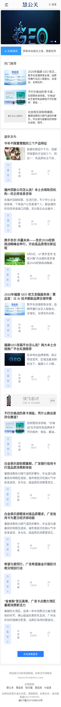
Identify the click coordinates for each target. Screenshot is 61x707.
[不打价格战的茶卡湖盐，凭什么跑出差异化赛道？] (15, 98)
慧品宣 (19, 687)
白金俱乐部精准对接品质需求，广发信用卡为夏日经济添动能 (30, 516)
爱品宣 (38, 687)
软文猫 (29, 687)
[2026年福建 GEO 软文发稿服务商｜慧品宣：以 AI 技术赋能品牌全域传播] (15, 78)
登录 (53, 4)
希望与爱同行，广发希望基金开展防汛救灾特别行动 (30, 566)
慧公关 (10, 687)
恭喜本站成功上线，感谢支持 (39, 46)
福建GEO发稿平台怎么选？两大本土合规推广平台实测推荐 (30, 347)
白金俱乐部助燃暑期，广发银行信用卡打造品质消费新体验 (30, 465)
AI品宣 (47, 687)
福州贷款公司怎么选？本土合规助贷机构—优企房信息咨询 (30, 192)
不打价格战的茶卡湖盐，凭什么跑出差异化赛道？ (30, 415)
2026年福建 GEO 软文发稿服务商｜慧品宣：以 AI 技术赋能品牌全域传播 (30, 296)
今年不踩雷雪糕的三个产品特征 (25, 143)
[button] (51, 41)
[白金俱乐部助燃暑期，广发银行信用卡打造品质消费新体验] (15, 116)
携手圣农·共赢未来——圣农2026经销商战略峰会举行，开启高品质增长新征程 (30, 244)
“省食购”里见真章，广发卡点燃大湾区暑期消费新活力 (29, 603)
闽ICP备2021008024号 (30, 700)
